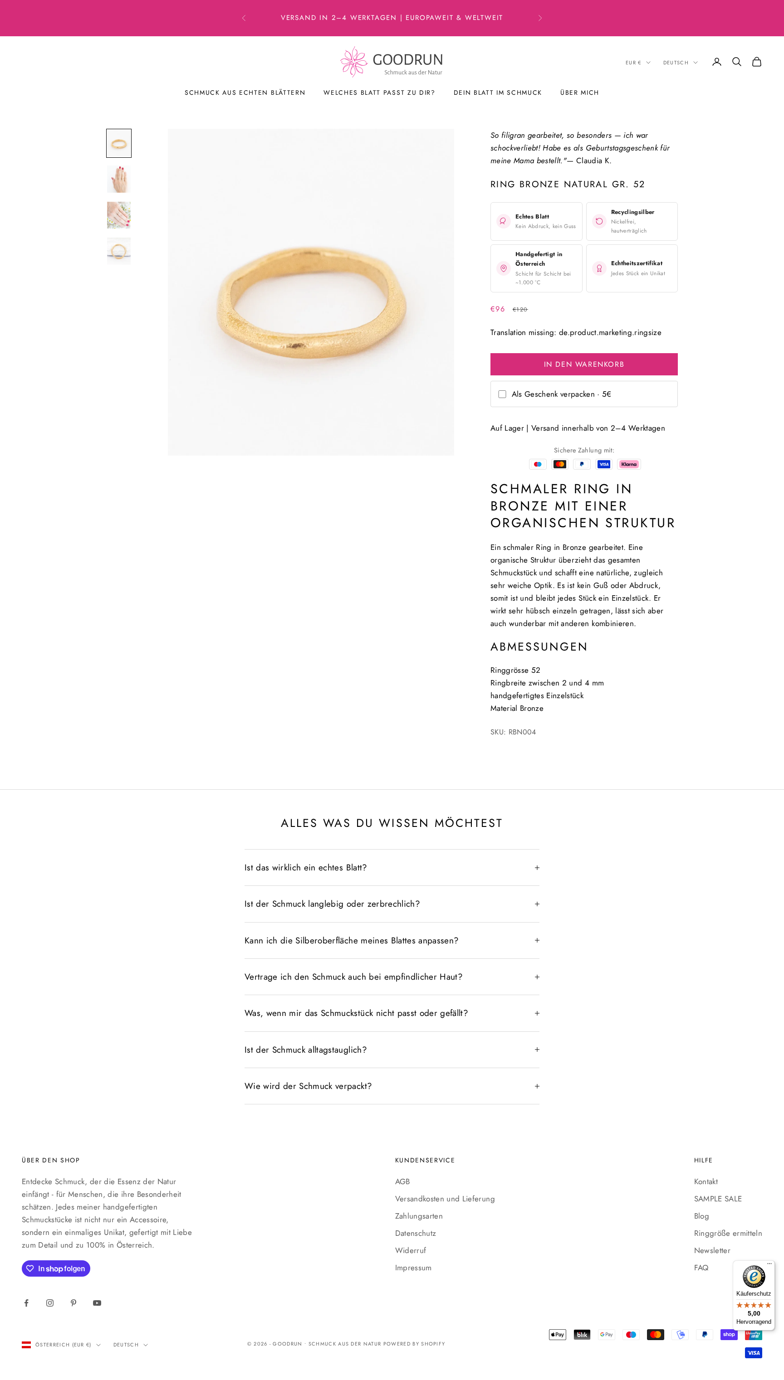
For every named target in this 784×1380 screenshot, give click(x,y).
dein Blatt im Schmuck (498, 92)
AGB (402, 1181)
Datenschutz (415, 1233)
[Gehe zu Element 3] (119, 215)
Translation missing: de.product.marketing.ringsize (576, 332)
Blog (701, 1215)
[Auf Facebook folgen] (26, 1302)
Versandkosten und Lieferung (445, 1198)
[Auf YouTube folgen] (97, 1302)
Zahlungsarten (419, 1215)
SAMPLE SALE (718, 1198)
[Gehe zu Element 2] (119, 179)
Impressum (413, 1267)
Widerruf (410, 1250)
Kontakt (706, 1181)
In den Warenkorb (584, 364)
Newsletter (712, 1250)
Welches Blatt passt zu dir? (379, 92)
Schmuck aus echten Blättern (245, 92)
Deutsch (676, 62)
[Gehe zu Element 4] (119, 251)
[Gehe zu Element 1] (119, 143)
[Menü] (769, 1265)
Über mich (579, 92)
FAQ (701, 1267)
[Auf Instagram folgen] (49, 1302)
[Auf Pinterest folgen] (73, 1302)
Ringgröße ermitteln (728, 1233)
